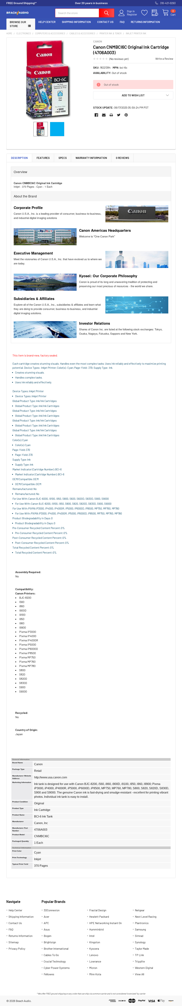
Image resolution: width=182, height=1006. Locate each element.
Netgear (139, 910)
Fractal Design (97, 910)
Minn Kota (95, 974)
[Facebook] (96, 115)
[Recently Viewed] (157, 13)
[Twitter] (119, 115)
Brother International (56, 948)
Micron (93, 967)
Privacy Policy (17, 948)
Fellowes (49, 974)
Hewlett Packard (99, 916)
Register (132, 14)
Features (43, 157)
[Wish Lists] (146, 13)
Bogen (47, 935)
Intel (91, 935)
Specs (62, 157)
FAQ (122, 21)
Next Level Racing (145, 916)
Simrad (139, 935)
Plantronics (142, 923)
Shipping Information (76, 21)
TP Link (139, 955)
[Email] (104, 115)
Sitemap (14, 942)
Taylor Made (142, 948)
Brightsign (50, 942)
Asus (47, 929)
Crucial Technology (55, 961)
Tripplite (140, 961)
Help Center (46, 21)
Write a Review (164, 58)
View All (139, 974)
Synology (140, 942)
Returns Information (145, 21)
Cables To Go (51, 955)
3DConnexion (52, 910)
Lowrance (95, 961)
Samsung (140, 929)
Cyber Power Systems (57, 967)
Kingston (94, 942)
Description (19, 157)
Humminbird (96, 929)
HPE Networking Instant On (105, 923)
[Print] (111, 115)
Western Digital (144, 967)
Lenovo (93, 955)
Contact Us (105, 21)
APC (46, 923)
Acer (46, 916)
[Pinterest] (126, 115)
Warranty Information (91, 157)
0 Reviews (122, 157)
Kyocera (94, 948)
